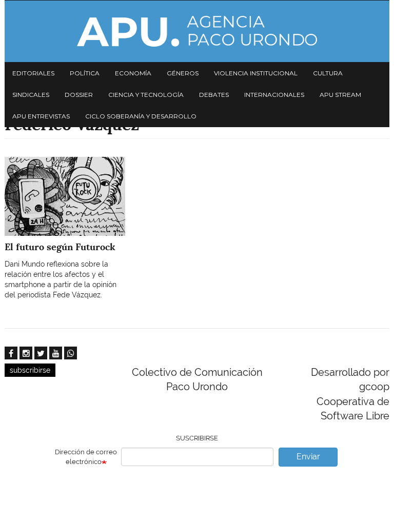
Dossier (79, 94)
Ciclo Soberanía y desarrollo (140, 116)
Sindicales (30, 94)
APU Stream (340, 94)
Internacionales (274, 94)
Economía (133, 73)
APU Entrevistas (41, 116)
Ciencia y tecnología (146, 94)
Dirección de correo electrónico (86, 457)
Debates (214, 94)
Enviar (308, 456)
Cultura (328, 73)
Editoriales (33, 73)
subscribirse (30, 370)
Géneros (183, 73)
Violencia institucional (256, 73)
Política (85, 73)
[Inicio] (197, 31)
